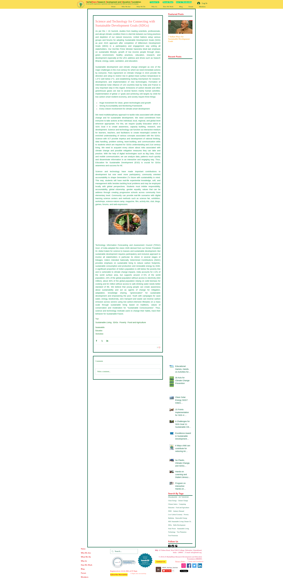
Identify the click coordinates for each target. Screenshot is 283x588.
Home (83, 549)
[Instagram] (183, 565)
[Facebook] (189, 565)
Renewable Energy (181, 518)
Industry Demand (178, 511)
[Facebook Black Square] (169, 546)
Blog (82, 569)
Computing (182, 504)
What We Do (86, 557)
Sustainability (100, 327)
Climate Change (183, 500)
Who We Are (86, 553)
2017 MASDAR (184, 497)
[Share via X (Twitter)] (102, 341)
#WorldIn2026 (172, 497)
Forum (83, 573)
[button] (168, 6)
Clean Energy (172, 500)
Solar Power (172, 528)
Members (84, 577)
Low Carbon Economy (175, 514)
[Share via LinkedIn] (107, 341)
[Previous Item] (172, 27)
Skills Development (179, 525)
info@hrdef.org (196, 552)
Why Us (84, 561)
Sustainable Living (103, 322)
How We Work (86, 565)
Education (98, 330)
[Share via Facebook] (96, 341)
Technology (99, 333)
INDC (170, 511)
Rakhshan (171, 518)
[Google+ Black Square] (176, 546)
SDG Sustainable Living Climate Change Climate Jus (180, 521)
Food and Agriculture (137, 322)
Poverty (123, 322)
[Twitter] (194, 565)
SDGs (115, 322)
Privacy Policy (180, 561)
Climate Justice (173, 504)
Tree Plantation (181, 532)
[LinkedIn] (200, 565)
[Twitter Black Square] (172, 546)
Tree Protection (173, 535)
